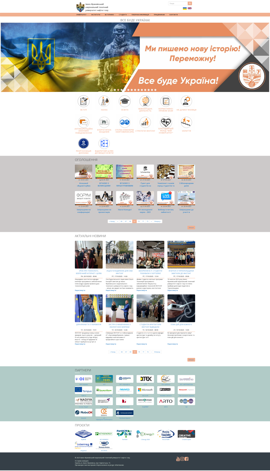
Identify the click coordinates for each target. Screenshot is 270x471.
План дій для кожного (181, 324)
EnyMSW (83, 439)
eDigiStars (83, 451)
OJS (186, 407)
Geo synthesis (166, 384)
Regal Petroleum (125, 407)
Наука (104, 110)
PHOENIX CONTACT (166, 396)
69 (135, 221)
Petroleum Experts (124, 418)
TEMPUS (83, 396)
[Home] (80, 7)
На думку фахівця (186, 110)
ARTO (166, 407)
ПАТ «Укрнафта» (124, 384)
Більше (191, 228)
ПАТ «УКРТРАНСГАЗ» (186, 384)
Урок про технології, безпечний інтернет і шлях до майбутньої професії (89, 273)
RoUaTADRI (165, 439)
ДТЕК (145, 384)
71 (143, 221)
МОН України (84, 384)
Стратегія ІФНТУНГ (145, 131)
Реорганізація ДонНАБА (83, 152)
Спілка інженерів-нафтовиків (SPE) (124, 131)
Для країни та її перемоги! (88, 324)
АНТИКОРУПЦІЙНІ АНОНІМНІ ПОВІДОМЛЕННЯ (84, 131)
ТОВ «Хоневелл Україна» (186, 396)
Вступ (83, 110)
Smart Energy (104, 407)
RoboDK (83, 418)
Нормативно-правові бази (165, 109)
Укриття (186, 131)
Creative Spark (186, 439)
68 (130, 221)
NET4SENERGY (104, 439)
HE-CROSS (104, 451)
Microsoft (145, 396)
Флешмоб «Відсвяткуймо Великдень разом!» (83, 185)
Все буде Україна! (135, 20)
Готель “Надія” (83, 407)
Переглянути (80, 290)
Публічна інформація (139, 15)
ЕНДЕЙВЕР (145, 407)
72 (148, 221)
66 (122, 221)
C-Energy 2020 (145, 439)
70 (139, 221)
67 (126, 221)
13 (155, 90)
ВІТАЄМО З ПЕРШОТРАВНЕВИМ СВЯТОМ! (124, 185)
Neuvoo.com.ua (125, 396)
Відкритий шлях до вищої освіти (104, 152)
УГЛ (104, 384)
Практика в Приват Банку (104, 396)
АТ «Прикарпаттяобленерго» (104, 418)
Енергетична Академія (104, 131)
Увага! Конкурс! (125, 209)
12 (152, 90)
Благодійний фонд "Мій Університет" (165, 130)
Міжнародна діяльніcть (145, 109)
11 (149, 90)
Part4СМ (124, 439)
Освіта (124, 110)
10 (145, 90)
